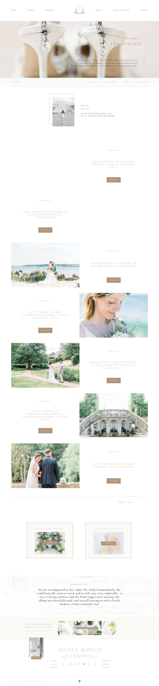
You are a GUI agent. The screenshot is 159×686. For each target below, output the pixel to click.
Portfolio (49, 10)
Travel (127, 82)
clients (105, 667)
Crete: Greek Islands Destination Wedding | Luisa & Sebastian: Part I (45, 315)
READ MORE (114, 180)
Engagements (142, 82)
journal (105, 664)
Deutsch (99, 10)
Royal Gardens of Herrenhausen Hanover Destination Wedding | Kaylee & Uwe (45, 415)
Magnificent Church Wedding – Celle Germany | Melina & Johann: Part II (114, 365)
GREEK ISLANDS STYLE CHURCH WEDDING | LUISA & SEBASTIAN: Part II (113, 164)
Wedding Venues (110, 82)
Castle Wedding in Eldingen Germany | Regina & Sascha (113, 465)
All (80, 82)
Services (31, 10)
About (13, 10)
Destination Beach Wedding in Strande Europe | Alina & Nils (114, 265)
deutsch (106, 661)
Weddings (92, 82)
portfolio (54, 667)
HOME (54, 661)
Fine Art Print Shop (121, 10)
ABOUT (54, 664)
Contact (144, 10)
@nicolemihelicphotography (39, 630)
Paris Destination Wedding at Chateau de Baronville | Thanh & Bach (45, 215)
